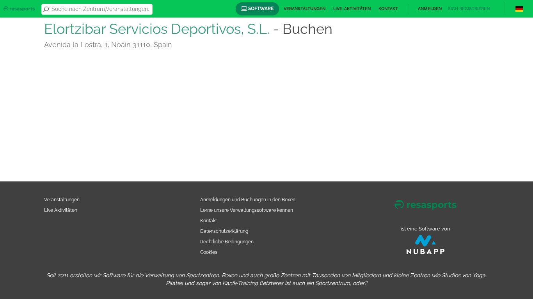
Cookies (208, 252)
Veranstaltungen (304, 8)
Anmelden (430, 8)
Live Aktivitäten (60, 210)
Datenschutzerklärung (224, 231)
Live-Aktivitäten (352, 8)
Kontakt (388, 8)
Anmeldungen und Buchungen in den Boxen (247, 199)
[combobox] (100, 9)
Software (260, 8)
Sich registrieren (469, 8)
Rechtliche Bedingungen (227, 241)
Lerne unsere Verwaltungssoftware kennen (246, 210)
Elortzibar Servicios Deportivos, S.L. (157, 29)
